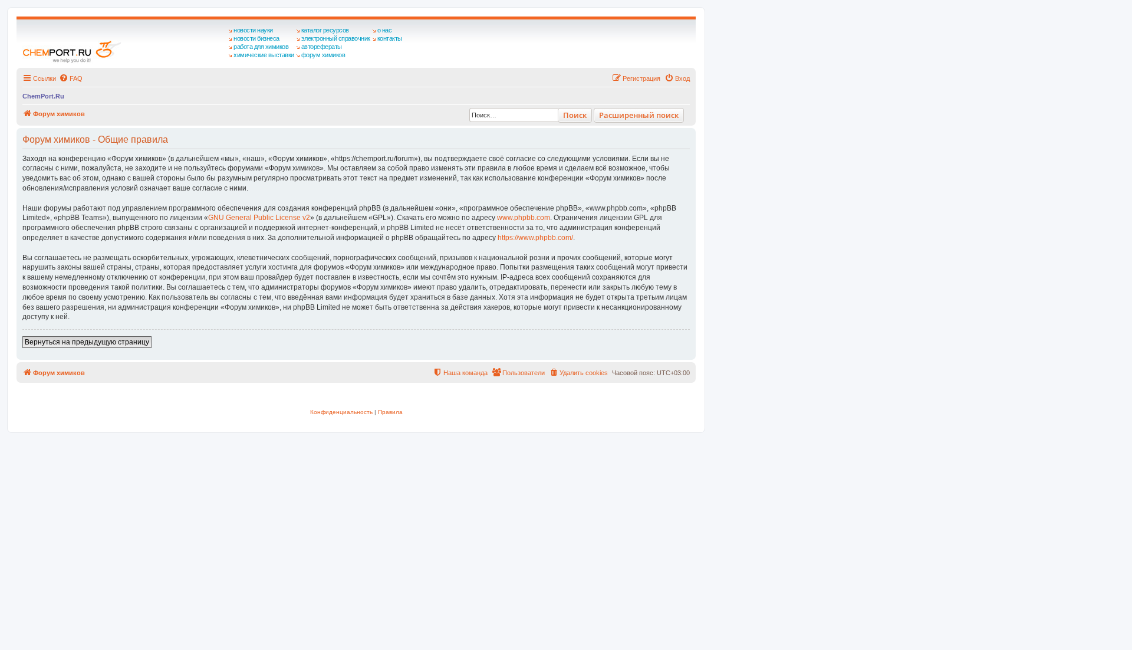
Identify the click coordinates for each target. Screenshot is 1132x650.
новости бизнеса (256, 38)
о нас (384, 30)
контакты (389, 38)
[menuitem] (71, 78)
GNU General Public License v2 (259, 218)
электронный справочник (335, 38)
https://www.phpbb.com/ (535, 238)
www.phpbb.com (523, 218)
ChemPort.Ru (43, 96)
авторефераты (321, 46)
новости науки (253, 30)
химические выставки (263, 54)
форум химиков (323, 54)
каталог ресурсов (325, 30)
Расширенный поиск (639, 115)
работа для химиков (260, 46)
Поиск (575, 115)
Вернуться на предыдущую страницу (87, 342)
